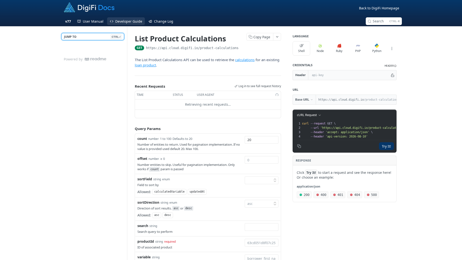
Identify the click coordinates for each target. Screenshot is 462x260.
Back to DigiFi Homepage (379, 8)
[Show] (392, 75)
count (142, 138)
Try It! (386, 146)
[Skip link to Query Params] (131, 128)
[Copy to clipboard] (243, 48)
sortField (144, 179)
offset (142, 158)
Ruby (339, 51)
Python (376, 51)
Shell (301, 51)
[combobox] (261, 140)
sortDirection (148, 202)
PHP (358, 51)
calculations (245, 59)
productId (145, 241)
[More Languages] (392, 48)
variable (144, 257)
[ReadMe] (95, 59)
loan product (145, 65)
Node (320, 51)
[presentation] (362, 130)
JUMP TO (92, 37)
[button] (391, 66)
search (142, 225)
